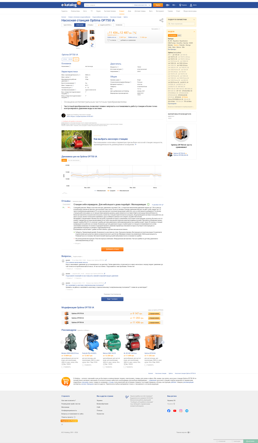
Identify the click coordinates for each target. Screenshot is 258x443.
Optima (126, 17)
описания (85, 382)
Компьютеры (75, 11)
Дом (129, 11)
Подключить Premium (69, 421)
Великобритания (102, 404)
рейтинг (173, 382)
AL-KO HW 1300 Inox (130, 353)
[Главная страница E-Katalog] (71, 5)
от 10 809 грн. (66, 356)
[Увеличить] (78, 38)
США (98, 407)
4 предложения (154, 318)
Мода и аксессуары (190, 11)
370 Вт (65, 59)
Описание (79, 25)
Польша (99, 410)
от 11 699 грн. (129, 356)
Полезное (119, 25)
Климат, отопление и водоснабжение (79, 17)
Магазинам (65, 407)
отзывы (111, 382)
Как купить (155, 29)
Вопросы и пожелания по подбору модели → (181, 106)
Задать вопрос (106, 25)
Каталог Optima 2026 (67, 125)
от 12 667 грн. (87, 356)
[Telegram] (186, 410)
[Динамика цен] (135, 32)
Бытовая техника (110, 11)
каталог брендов (87, 384)
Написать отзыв (77, 201)
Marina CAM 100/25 (109, 353)
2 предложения (154, 313)
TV (91, 11)
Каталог (63, 17)
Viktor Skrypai (71, 116)
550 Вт (70, 59)
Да (63, 207)
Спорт (178, 11)
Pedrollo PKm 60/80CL (89, 353)
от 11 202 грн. (150, 356)
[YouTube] (174, 411)
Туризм (170, 11)
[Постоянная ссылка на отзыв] (162, 204)
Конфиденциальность (69, 410)
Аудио (98, 11)
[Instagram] (180, 410)
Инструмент (160, 11)
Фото (85, 11)
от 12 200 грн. (108, 356)
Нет (69, 207)
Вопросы (66, 256)
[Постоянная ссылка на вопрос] (106, 260)
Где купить (68, 25)
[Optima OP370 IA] (92, 32)
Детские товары (140, 11)
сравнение (152, 380)
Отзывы (90, 25)
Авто (150, 11)
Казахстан (100, 414)
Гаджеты (64, 11)
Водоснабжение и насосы (100, 17)
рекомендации (188, 382)
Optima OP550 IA (150, 353)
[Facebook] (168, 410)
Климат (121, 11)
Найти (158, 5)
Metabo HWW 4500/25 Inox (70, 353)
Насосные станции (115, 17)
